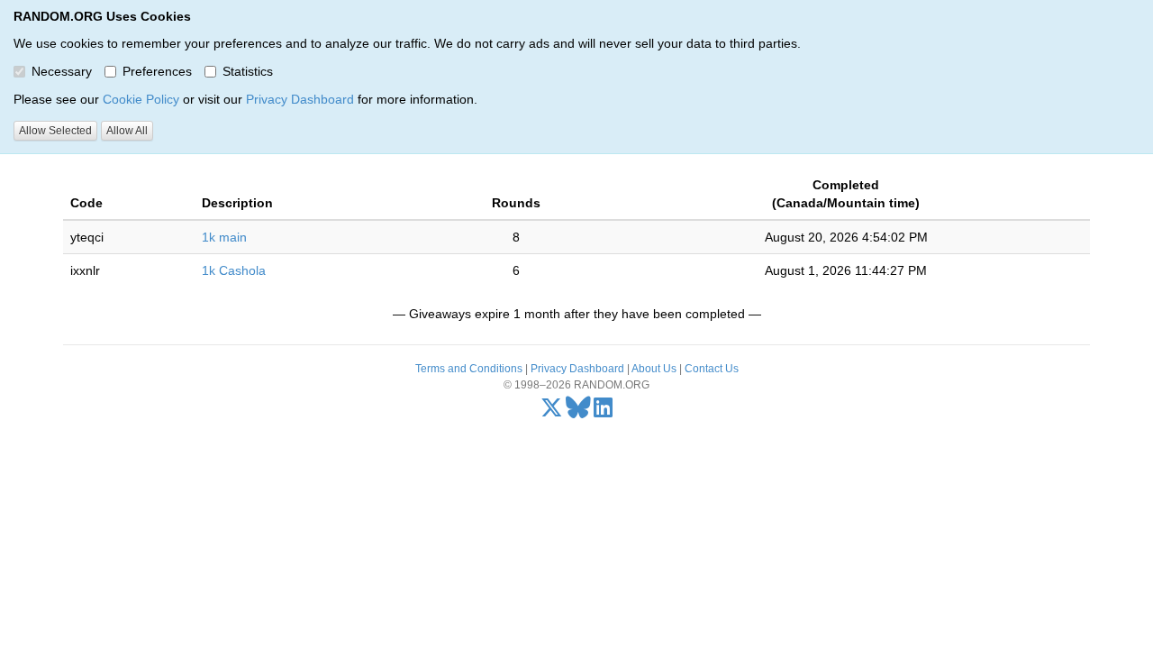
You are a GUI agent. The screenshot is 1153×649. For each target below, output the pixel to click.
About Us (653, 368)
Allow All (127, 130)
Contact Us (712, 368)
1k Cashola (234, 270)
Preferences (157, 71)
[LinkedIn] (603, 412)
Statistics (247, 71)
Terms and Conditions (468, 368)
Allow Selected (55, 130)
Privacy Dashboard (300, 99)
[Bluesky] (578, 412)
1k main (224, 237)
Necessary (62, 71)
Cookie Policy (141, 99)
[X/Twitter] (551, 412)
